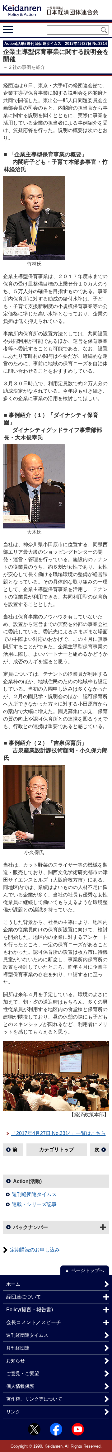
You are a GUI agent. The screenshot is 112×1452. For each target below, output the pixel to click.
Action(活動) (27, 1181)
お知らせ (15, 1360)
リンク (13, 1411)
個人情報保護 (20, 1386)
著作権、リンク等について (34, 1399)
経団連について (23, 1296)
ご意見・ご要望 (22, 1373)
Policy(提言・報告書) (29, 1309)
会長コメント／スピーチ (33, 1322)
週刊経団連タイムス (34, 1194)
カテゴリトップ (56, 1149)
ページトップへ (87, 1270)
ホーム (13, 1284)
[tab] (19, 29)
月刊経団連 (18, 1347)
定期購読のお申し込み (35, 1249)
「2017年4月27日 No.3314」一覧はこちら (58, 1133)
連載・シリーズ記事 (34, 1204)
